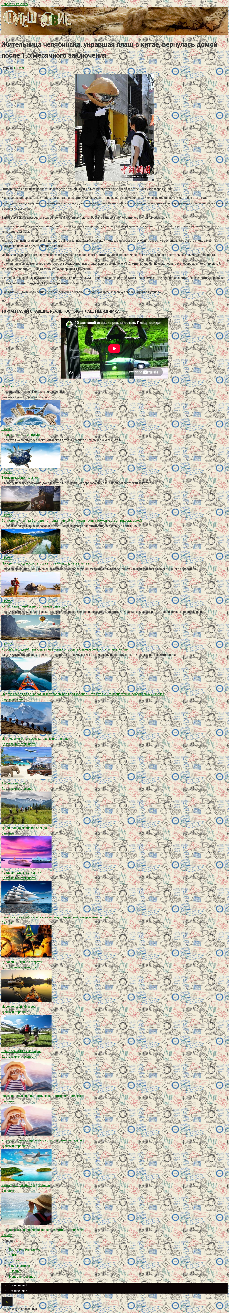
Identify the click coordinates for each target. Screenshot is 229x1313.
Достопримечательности (18, 744)
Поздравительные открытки (21, 872)
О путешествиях (12, 699)
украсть (6, 386)
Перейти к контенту (14, 4)
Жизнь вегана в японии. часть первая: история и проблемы (42, 1096)
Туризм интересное (14, 1012)
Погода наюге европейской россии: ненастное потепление (42, 1230)
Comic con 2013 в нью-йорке (21, 1051)
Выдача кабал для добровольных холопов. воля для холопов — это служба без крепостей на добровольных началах (82, 694)
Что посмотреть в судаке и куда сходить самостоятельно (41, 1140)
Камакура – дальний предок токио (25, 1185)
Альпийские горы (13, 783)
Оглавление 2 (18, 1291)
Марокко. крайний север (18, 1006)
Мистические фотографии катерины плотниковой (35, 739)
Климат (6, 1235)
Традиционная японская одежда (24, 828)
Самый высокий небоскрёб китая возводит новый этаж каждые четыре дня (54, 917)
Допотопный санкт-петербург (22, 962)
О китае (19, 68)
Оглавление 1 (18, 1285)
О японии (7, 833)
